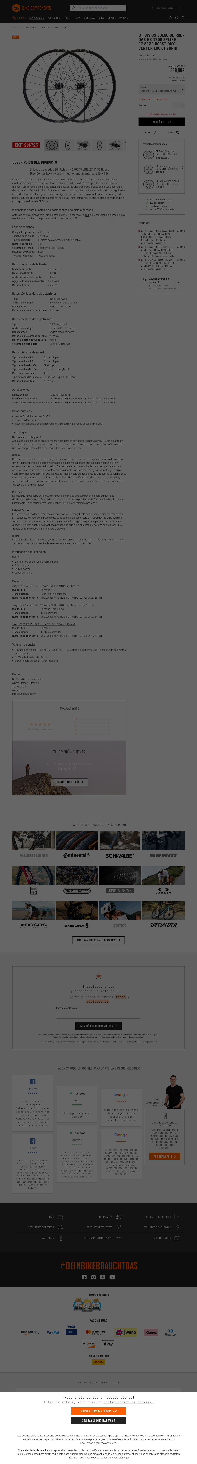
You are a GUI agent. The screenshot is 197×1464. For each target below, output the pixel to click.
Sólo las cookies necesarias (98, 1420)
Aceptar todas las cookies (96, 1411)
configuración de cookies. (128, 1402)
